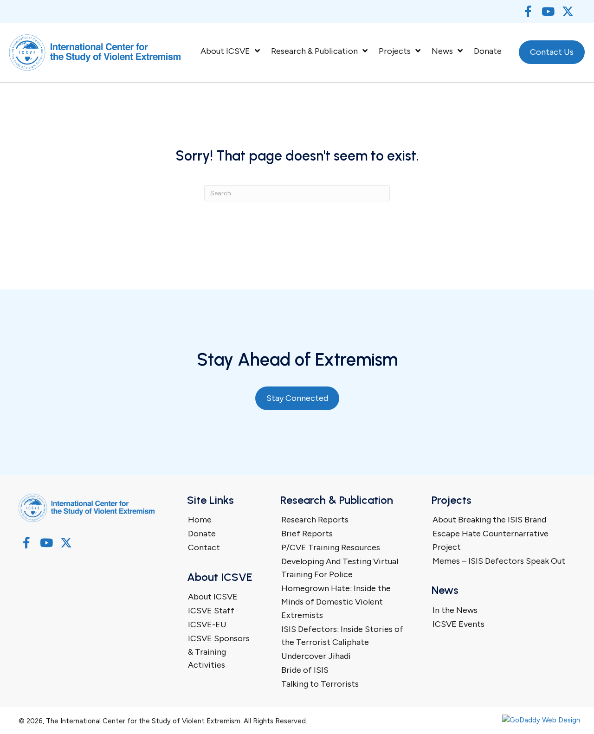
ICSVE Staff (211, 610)
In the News (455, 610)
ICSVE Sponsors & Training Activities (219, 651)
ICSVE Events (458, 624)
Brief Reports (307, 533)
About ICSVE (213, 597)
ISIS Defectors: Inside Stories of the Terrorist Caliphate (342, 636)
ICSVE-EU (207, 624)
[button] (528, 11)
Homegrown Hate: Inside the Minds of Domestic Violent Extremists (336, 601)
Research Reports (315, 520)
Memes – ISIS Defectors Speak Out (499, 561)
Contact (204, 547)
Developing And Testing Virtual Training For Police (339, 568)
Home (200, 520)
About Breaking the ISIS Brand (489, 520)
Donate (202, 533)
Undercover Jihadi (316, 656)
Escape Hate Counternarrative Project (491, 540)
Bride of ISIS (305, 670)
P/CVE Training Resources (330, 547)
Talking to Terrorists (320, 684)
